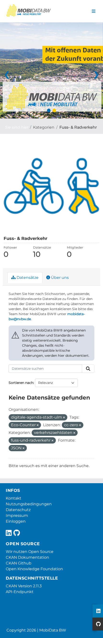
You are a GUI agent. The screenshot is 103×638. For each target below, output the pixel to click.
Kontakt (13, 498)
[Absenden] (88, 368)
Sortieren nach (21, 383)
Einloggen (16, 521)
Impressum (17, 515)
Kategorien (43, 127)
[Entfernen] (64, 417)
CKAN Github (18, 563)
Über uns (59, 277)
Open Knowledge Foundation (34, 569)
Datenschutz (18, 509)
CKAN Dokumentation (27, 557)
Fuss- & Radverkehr (78, 127)
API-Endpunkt (20, 591)
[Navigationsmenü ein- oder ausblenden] (93, 11)
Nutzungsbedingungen (29, 504)
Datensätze (27, 277)
